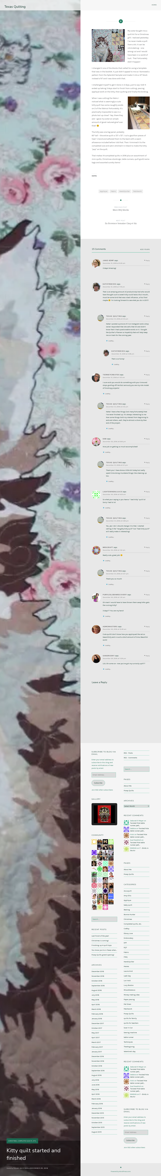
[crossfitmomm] (111, 858)
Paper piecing (129, 999)
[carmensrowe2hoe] (105, 880)
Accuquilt (128, 891)
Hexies (126, 966)
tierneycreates (111, 375)
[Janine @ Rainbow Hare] (94, 869)
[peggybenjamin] (105, 907)
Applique (103, 191)
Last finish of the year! (100, 936)
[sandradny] (111, 885)
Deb (105, 439)
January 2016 (97, 1108)
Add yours (145, 249)
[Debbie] (111, 869)
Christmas (12, 1141)
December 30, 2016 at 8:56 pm (114, 442)
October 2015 (97, 1123)
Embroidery (128, 938)
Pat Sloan (127, 1004)
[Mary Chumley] (99, 852)
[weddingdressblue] (94, 885)
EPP (125, 943)
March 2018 (96, 1009)
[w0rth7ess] (111, 841)
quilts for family (130, 1018)
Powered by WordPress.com (121, 1171)
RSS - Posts (128, 753)
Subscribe (98, 783)
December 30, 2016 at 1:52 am (114, 550)
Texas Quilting (15, 6)
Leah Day (127, 976)
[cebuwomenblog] (94, 896)
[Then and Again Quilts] (111, 852)
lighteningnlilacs (112, 492)
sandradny (109, 656)
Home (154, 5)
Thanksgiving (129, 1047)
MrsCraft (108, 547)
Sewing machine (130, 1033)
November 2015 (98, 1118)
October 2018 (97, 981)
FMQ (125, 957)
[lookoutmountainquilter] (105, 885)
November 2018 (98, 976)
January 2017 (97, 1052)
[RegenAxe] (105, 852)
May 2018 (95, 1000)
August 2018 (97, 990)
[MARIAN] (99, 907)
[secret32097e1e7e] (99, 885)
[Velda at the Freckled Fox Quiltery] (94, 902)
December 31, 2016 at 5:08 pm (117, 521)
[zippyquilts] (94, 880)
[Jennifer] (94, 863)
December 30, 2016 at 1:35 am (114, 597)
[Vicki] (111, 863)
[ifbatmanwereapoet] (99, 847)
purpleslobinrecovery (115, 595)
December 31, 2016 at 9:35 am (114, 263)
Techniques (128, 1042)
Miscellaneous (129, 990)
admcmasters (110, 626)
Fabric (113, 191)
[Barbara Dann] (99, 869)
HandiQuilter (124, 191)
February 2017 (97, 1047)
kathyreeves (109, 284)
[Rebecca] (105, 896)
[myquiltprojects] (105, 841)
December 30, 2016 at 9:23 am (114, 494)
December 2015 (98, 1113)
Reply (148, 260)
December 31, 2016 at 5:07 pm (117, 574)
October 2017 (97, 1028)
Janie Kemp (108, 260)
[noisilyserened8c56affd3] (105, 891)
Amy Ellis (127, 896)
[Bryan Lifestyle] (111, 896)
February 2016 (97, 1104)
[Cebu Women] (99, 896)
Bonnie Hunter (129, 914)
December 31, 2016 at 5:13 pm (117, 319)
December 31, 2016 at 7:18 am (114, 287)
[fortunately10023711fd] (94, 842)
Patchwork (137, 191)
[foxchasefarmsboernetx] (94, 852)
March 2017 (96, 1042)
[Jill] (99, 858)
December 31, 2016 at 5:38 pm (122, 354)
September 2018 (98, 986)
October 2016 (97, 1066)
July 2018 (95, 995)
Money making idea (131, 995)
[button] (99, 817)
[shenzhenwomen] (99, 902)
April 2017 (96, 1037)
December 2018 (98, 971)
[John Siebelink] (105, 858)
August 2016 (97, 1075)
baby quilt (128, 905)
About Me (127, 786)
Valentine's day (129, 1051)
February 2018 (97, 1014)
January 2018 (97, 1019)
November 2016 (98, 1061)
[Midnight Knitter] (105, 847)
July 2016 (95, 1080)
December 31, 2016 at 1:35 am (114, 377)
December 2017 (98, 1023)
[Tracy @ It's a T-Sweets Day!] (99, 874)
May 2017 (95, 1033)
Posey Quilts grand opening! (103, 955)
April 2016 (96, 1094)
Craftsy (126, 929)
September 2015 (98, 1127)
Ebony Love (128, 933)
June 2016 (95, 1085)
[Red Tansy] (94, 858)
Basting (127, 910)
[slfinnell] (99, 841)
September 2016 (98, 1071)
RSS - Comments (130, 758)
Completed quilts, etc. (27, 1141)
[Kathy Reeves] (94, 907)
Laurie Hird (128, 971)
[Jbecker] (94, 891)
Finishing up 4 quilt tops (102, 945)
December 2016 (98, 1056)
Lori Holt (127, 981)
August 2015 (97, 1132)
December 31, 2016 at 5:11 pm (117, 465)
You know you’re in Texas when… (104, 950)
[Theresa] (99, 880)
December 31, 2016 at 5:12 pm (117, 407)
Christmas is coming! (100, 941)
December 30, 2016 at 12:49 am (114, 629)
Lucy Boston (129, 985)
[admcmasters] (105, 902)
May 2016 (95, 1089)
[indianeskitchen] (111, 891)
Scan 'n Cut (128, 1028)
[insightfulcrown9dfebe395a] (105, 863)
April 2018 (96, 1004)
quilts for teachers (131, 1023)
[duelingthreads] (111, 874)
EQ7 (125, 947)
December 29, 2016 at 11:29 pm (114, 658)
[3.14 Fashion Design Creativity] (111, 880)
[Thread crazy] (105, 869)
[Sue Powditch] (99, 863)
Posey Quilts (129, 790)
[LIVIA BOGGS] (99, 891)
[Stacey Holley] (111, 847)
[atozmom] (94, 874)
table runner (129, 1037)
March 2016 (96, 1099)
